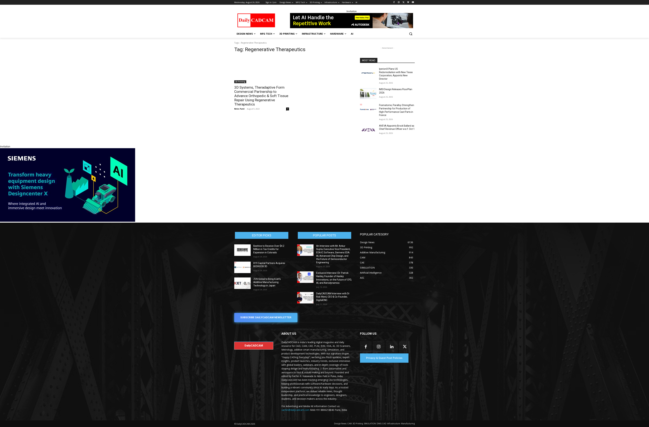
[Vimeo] (408, 2)
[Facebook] (394, 2)
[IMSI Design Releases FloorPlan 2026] (368, 93)
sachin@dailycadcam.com (295, 409)
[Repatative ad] (351, 20)
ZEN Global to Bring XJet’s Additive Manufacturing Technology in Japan (267, 282)
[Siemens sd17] (67, 220)
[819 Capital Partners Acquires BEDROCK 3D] (242, 267)
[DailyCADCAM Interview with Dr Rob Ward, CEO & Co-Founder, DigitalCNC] (305, 297)
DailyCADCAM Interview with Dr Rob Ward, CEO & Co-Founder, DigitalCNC (333, 296)
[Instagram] (399, 2)
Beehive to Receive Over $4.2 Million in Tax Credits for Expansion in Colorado (268, 249)
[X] (403, 2)
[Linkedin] (391, 347)
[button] (411, 34)
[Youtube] (413, 2)
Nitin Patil (239, 109)
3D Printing (240, 82)
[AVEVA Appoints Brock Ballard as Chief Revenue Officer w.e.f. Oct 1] (368, 130)
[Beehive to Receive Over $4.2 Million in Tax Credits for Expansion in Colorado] (242, 250)
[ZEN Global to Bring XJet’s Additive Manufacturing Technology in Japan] (242, 283)
